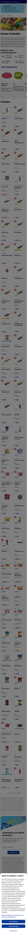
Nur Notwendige (13, 926)
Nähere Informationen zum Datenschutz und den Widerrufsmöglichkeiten (12, 916)
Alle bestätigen (13, 921)
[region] (13, 903)
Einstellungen (13, 931)
